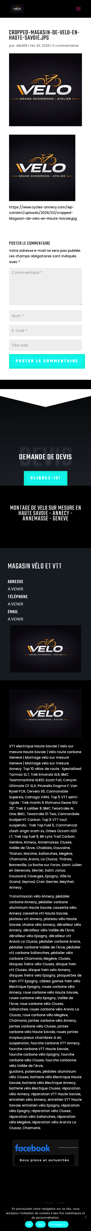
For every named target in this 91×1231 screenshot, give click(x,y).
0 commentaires (65, 45)
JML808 (21, 45)
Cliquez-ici (45, 478)
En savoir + (58, 1224)
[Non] (85, 1217)
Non (41, 1224)
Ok (29, 1224)
